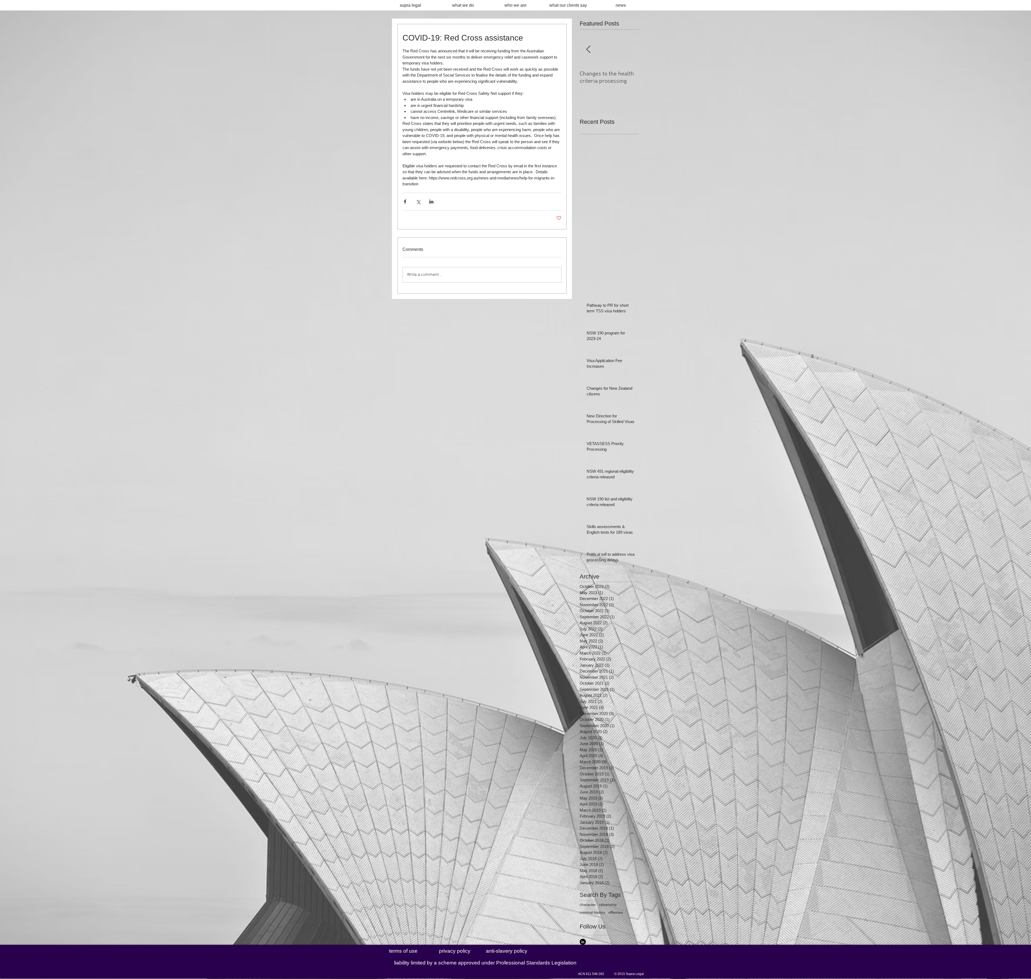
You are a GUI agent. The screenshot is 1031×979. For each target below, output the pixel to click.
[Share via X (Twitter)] (418, 201)
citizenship (608, 904)
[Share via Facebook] (405, 201)
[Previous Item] (588, 49)
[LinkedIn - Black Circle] (583, 942)
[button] (485, 963)
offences (615, 912)
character (588, 904)
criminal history (592, 912)
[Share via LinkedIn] (431, 201)
